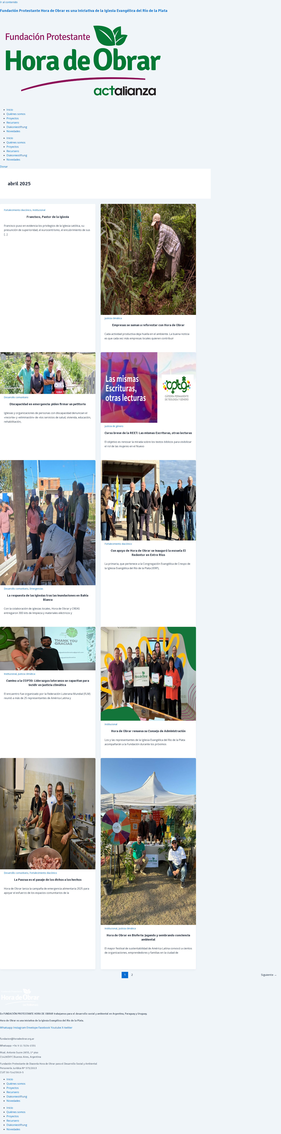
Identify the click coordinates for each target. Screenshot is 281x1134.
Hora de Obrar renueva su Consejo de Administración (148, 731)
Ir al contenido (9, 2)
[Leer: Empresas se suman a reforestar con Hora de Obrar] (148, 314)
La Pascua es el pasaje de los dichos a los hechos (47, 880)
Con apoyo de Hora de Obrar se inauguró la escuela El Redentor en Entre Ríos (148, 553)
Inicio (10, 109)
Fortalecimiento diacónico (17, 210)
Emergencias (36, 588)
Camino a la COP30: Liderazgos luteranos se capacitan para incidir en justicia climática (47, 683)
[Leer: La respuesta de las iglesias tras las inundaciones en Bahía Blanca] (47, 584)
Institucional (39, 210)
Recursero (13, 122)
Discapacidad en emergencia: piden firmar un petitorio (47, 404)
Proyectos (13, 118)
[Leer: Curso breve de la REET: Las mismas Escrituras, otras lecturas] (148, 422)
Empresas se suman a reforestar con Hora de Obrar (148, 325)
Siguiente (269, 975)
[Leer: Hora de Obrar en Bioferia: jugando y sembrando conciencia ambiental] (148, 924)
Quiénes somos (16, 114)
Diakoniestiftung (17, 127)
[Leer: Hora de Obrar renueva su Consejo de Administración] (148, 720)
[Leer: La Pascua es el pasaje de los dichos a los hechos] (47, 868)
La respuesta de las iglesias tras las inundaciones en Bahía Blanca (47, 597)
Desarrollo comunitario (16, 397)
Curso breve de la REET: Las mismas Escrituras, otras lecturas (148, 433)
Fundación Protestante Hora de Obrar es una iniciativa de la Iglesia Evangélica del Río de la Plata (83, 10)
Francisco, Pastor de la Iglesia (48, 217)
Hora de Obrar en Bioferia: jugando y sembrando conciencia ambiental (148, 937)
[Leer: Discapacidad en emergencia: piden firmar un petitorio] (47, 393)
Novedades (13, 131)
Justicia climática (113, 318)
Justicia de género (114, 426)
